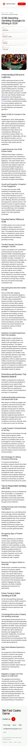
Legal (19, 742)
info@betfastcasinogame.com (12, 728)
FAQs (20, 725)
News (6, 12)
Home (2, 12)
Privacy (10, 742)
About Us (5, 742)
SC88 (3, 101)
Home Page (6, 725)
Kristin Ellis (5, 30)
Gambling (11, 12)
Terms (15, 742)
